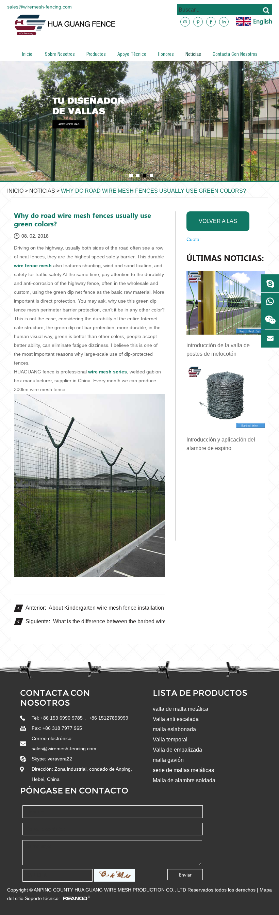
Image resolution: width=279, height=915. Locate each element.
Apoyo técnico (131, 54)
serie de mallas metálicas (183, 770)
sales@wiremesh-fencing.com (39, 7)
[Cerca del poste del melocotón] (139, 121)
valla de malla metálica (180, 709)
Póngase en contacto (74, 791)
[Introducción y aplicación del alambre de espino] (225, 397)
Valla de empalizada (177, 750)
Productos (96, 54)
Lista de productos (200, 693)
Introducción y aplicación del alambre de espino (220, 444)
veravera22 (60, 758)
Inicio (27, 54)
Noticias (193, 54)
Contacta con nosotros (235, 54)
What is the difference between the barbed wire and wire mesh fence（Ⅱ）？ (144, 621)
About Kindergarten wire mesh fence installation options (116, 608)
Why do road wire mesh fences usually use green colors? (153, 191)
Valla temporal (170, 739)
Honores (166, 54)
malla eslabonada (174, 729)
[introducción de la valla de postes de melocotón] (225, 303)
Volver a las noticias (218, 224)
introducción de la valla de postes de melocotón (218, 349)
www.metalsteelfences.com (234, 45)
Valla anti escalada (176, 719)
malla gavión (168, 760)
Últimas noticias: (225, 258)
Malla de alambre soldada (184, 780)
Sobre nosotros (60, 54)
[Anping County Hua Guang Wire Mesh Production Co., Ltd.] (142, 25)
